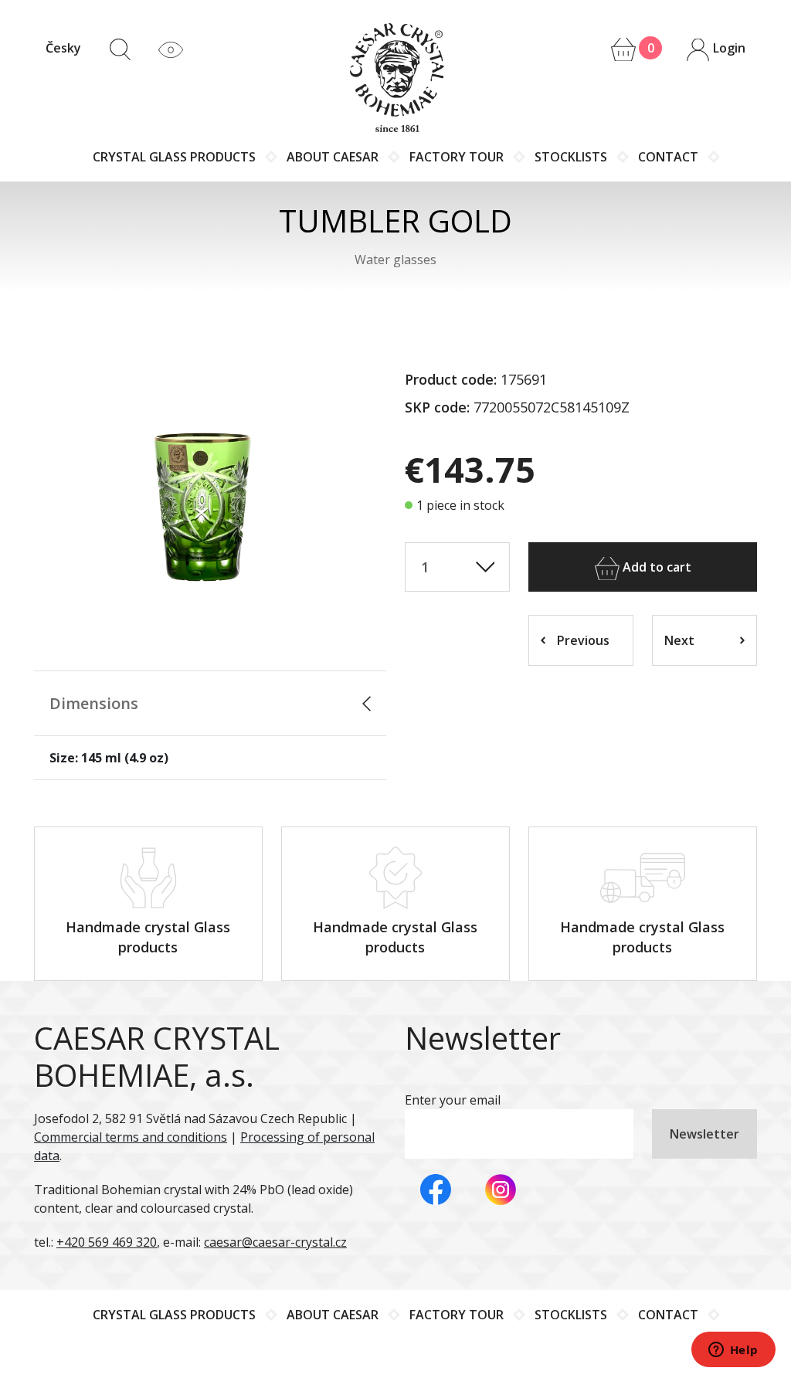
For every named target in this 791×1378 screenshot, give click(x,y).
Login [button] (727, 47)
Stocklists (571, 156)
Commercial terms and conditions (130, 1137)
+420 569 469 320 (106, 1242)
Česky (63, 47)
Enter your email (453, 1099)
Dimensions (93, 703)
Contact (668, 156)
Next (679, 640)
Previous (583, 640)
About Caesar (333, 156)
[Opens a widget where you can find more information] (733, 1351)
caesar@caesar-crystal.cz (275, 1242)
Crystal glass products (174, 156)
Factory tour (456, 156)
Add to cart (655, 566)
